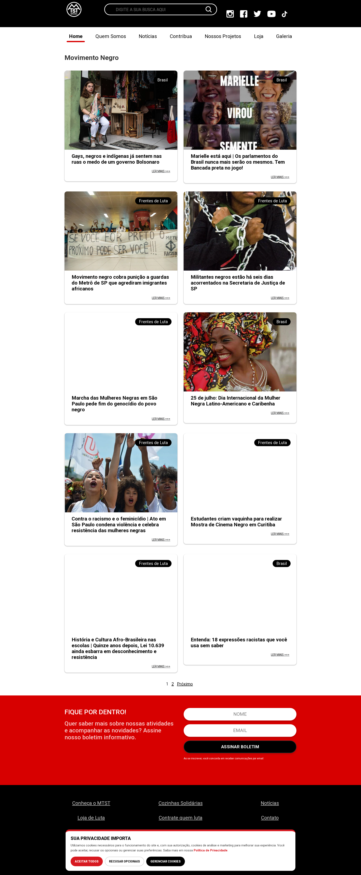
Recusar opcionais (124, 861)
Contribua (181, 36)
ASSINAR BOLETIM (240, 746)
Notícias (148, 36)
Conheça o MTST (91, 803)
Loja (258, 36)
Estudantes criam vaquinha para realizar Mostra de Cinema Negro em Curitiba (236, 522)
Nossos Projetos (223, 36)
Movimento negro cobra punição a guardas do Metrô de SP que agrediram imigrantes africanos (120, 283)
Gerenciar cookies (165, 861)
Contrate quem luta (180, 818)
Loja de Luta (91, 818)
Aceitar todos (87, 861)
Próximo (185, 683)
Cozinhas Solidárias (181, 803)
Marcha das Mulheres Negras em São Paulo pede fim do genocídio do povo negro (114, 404)
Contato (270, 818)
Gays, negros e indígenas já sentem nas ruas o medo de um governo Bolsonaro (117, 159)
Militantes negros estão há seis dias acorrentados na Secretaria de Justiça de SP (238, 283)
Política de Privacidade (211, 850)
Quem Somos (110, 36)
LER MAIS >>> (161, 171)
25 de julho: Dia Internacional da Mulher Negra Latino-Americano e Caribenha (235, 401)
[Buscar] (209, 9)
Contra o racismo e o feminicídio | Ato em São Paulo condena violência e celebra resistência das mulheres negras (119, 524)
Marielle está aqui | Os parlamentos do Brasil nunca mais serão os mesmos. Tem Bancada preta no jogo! (238, 162)
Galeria (284, 36)
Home (76, 36)
